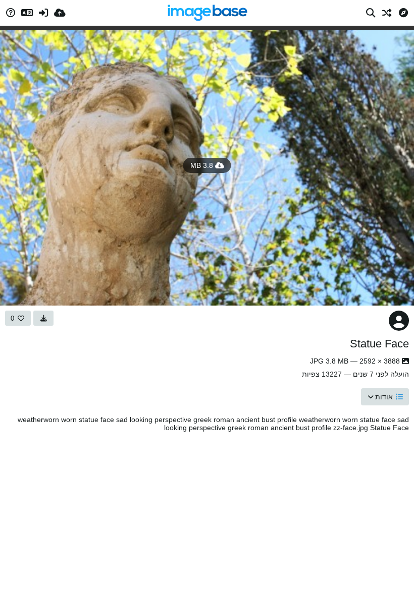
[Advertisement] (207, 512)
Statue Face (379, 343)
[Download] (43, 318)
